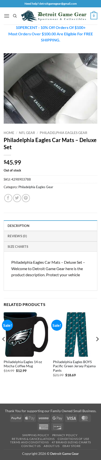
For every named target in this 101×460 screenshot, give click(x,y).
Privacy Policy (65, 435)
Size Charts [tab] (18, 247)
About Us (51, 446)
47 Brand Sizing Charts (71, 442)
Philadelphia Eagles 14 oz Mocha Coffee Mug (23, 364)
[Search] (15, 16)
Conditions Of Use (73, 439)
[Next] (97, 349)
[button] (7, 16)
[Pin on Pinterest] (26, 198)
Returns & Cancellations (33, 439)
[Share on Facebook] (8, 198)
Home (9, 133)
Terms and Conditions (29, 442)
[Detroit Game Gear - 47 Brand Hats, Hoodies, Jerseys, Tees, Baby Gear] (54, 16)
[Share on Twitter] (17, 198)
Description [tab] (18, 226)
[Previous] (4, 349)
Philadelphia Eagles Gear (63, 133)
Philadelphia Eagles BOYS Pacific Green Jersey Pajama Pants (74, 366)
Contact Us (31, 446)
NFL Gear (27, 133)
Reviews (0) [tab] (17, 236)
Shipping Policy (35, 435)
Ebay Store (72, 446)
